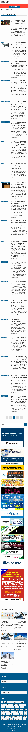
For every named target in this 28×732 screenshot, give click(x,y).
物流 (10, 716)
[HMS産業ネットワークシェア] (12, 456)
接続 (11, 714)
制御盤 (8, 711)
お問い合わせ (19, 726)
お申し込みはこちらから (14, 6)
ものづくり (10, 702)
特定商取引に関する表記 (11, 726)
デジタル (17, 707)
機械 (21, 714)
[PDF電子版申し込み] (12, 601)
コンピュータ (9, 704)
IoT (5, 702)
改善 (18, 714)
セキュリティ (22, 704)
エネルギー (16, 702)
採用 (7, 714)
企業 (25, 709)
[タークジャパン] (12, 470)
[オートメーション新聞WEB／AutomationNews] (5, 2)
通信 (11, 719)
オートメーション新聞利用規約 (7, 724)
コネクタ (3, 704)
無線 (6, 716)
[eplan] (12, 493)
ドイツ (22, 707)
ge (2, 702)
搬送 (14, 714)
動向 (17, 711)
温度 (3, 716)
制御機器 (3, 711)
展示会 (3, 714)
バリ (3, 709)
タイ (7, 707)
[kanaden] (12, 509)
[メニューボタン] (26, 2)
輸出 (8, 719)
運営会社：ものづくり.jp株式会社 (20, 724)
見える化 (3, 719)
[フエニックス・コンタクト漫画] (12, 541)
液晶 (25, 714)
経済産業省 (14, 716)
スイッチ (16, 704)
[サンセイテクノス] (12, 517)
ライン (6, 709)
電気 (24, 719)
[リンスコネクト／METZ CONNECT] (12, 533)
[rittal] (12, 549)
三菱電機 (17, 709)
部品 (15, 719)
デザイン (11, 707)
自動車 (20, 716)
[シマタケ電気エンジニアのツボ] (12, 485)
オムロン (22, 702)
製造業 (24, 716)
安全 (25, 711)
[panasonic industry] (12, 446)
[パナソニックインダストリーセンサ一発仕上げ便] (12, 525)
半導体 (21, 711)
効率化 (13, 711)
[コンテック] (12, 558)
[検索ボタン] (22, 2)
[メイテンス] (12, 477)
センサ (3, 707)
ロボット (11, 709)
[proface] (12, 501)
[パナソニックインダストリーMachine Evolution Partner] (12, 464)
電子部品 (19, 719)
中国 (21, 709)
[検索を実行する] (25, 424)
